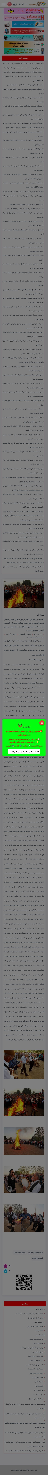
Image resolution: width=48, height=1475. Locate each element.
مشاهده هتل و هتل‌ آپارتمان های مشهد (24, 751)
